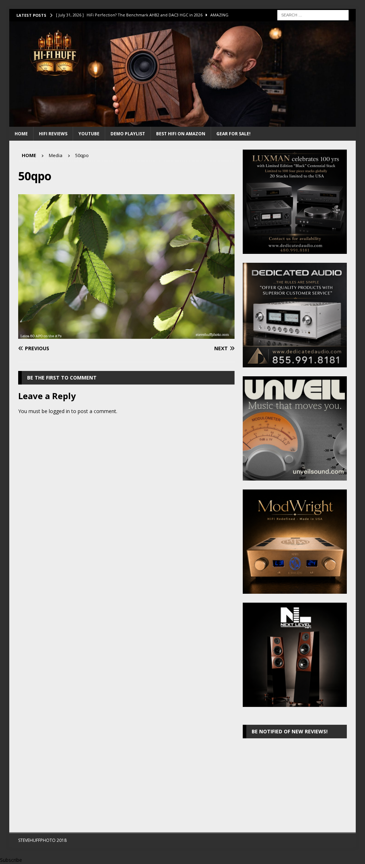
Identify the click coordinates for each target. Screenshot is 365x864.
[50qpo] (126, 334)
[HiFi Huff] (182, 122)
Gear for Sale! (233, 134)
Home (21, 134)
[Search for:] (313, 14)
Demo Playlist (127, 134)
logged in (59, 411)
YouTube (88, 134)
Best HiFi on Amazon (180, 134)
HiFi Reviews (53, 134)
